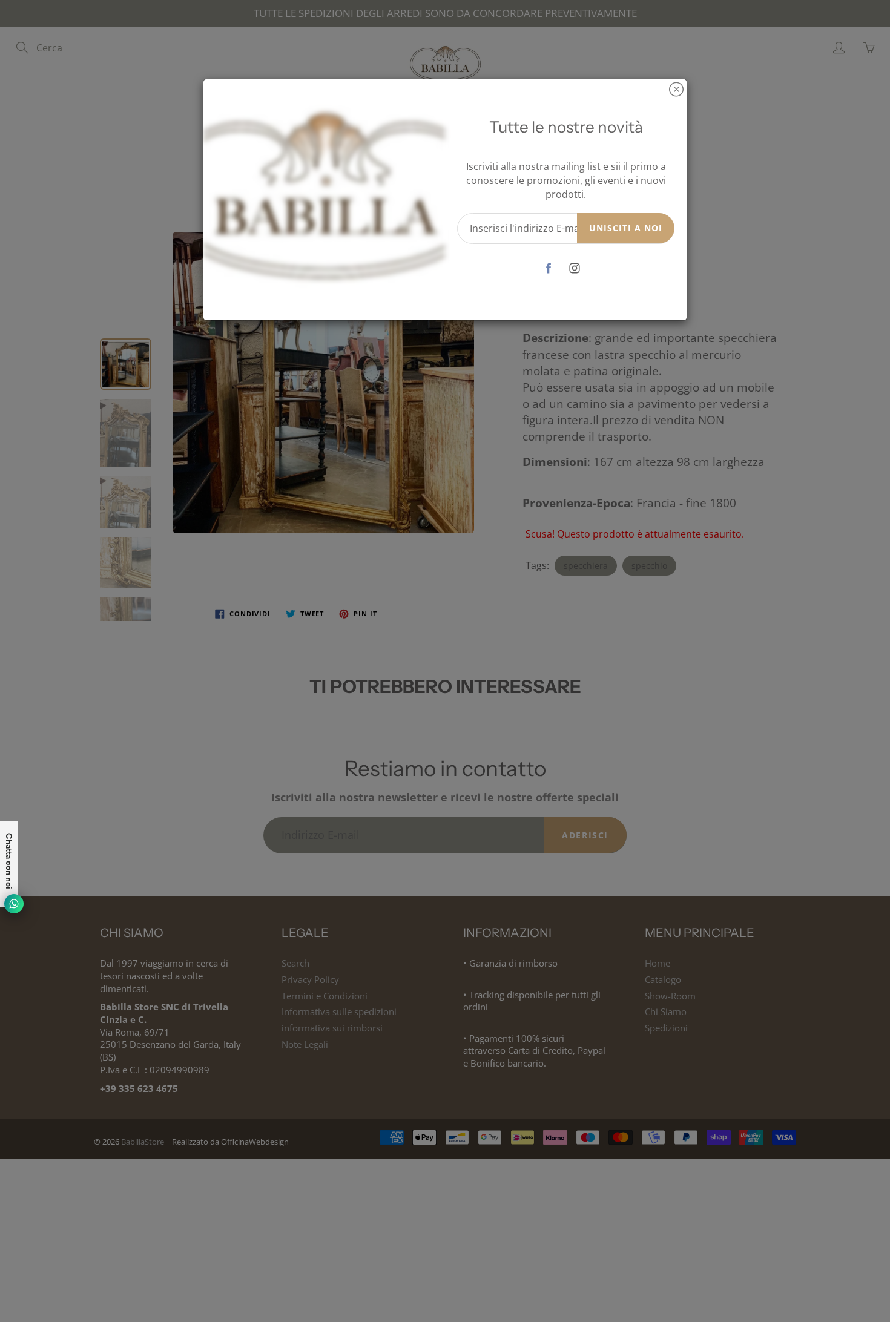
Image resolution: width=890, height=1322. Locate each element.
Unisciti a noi (625, 228)
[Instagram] (574, 267)
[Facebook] (548, 267)
